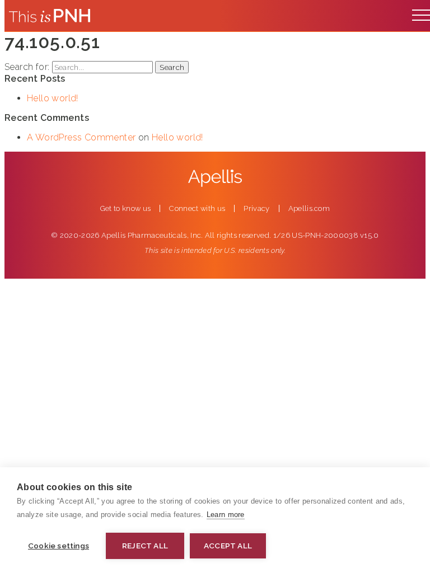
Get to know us (125, 208)
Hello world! (52, 98)
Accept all (228, 545)
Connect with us (197, 208)
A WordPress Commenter (81, 137)
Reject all (145, 545)
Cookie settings (58, 545)
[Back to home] (49, 15)
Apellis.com (309, 208)
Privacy (256, 208)
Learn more (226, 514)
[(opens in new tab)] (215, 178)
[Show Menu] (421, 12)
